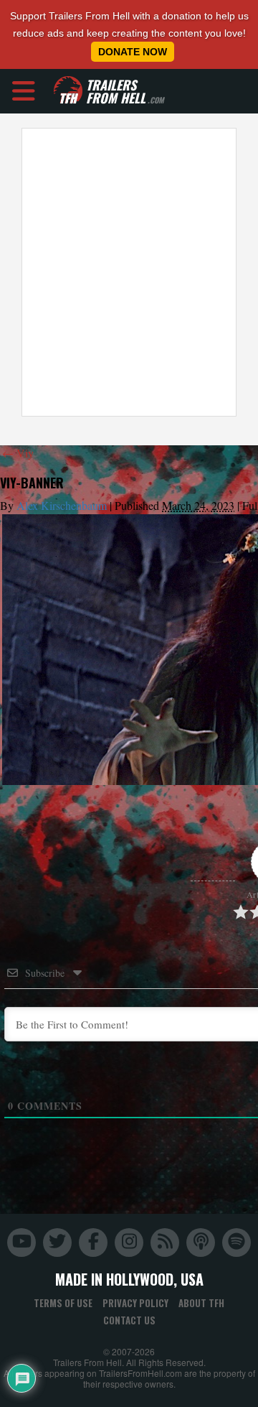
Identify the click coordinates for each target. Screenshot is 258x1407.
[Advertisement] (129, 272)
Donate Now (132, 51)
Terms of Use (63, 1303)
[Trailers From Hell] (68, 91)
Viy (18, 452)
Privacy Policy (135, 1303)
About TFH (201, 1303)
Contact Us (129, 1320)
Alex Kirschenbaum (61, 505)
